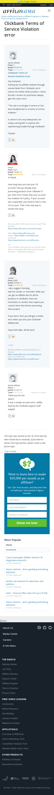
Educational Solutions (12, 764)
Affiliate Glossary (10, 674)
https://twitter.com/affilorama (26, 235)
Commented (11, 550)
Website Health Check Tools (15, 748)
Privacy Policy (8, 693)
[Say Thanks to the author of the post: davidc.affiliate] (11, 140)
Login (51, 5)
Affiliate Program (10, 683)
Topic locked (10, 451)
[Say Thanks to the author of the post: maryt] (11, 215)
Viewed (9, 545)
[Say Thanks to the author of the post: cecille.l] (11, 336)
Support (43, 5)
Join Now (6, 669)
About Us (8, 627)
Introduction (8, 704)
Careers (7, 639)
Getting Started (9, 664)
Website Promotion (11, 723)
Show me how (27, 523)
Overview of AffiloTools (13, 734)
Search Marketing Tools (13, 739)
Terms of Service (10, 688)
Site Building (8, 713)
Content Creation (10, 718)
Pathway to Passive (11, 759)
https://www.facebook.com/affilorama (23, 240)
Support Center (9, 678)
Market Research (10, 708)
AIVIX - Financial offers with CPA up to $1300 (27, 593)
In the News (9, 645)
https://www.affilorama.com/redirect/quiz (25, 228)
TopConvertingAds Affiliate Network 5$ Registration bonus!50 (24, 559)
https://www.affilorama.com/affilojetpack (24, 354)
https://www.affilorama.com (24, 233)
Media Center (10, 633)
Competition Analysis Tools (14, 743)
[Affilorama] (18, 10)
